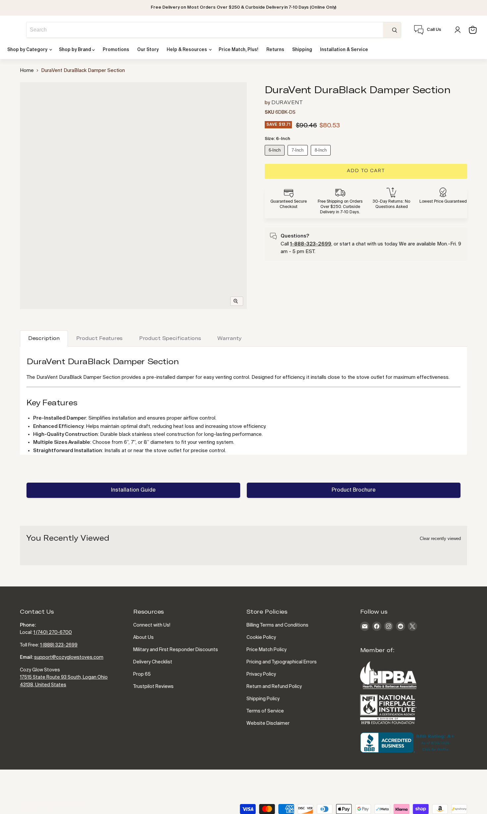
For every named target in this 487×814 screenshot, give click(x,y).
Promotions (116, 50)
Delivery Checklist (152, 662)
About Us (143, 637)
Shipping (302, 50)
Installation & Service (344, 50)
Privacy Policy (261, 674)
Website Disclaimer (268, 723)
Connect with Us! (151, 625)
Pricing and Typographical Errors (281, 662)
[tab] (44, 338)
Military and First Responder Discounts (175, 649)
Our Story (148, 50)
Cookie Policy (261, 637)
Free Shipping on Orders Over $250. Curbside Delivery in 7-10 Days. (340, 207)
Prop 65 (142, 674)
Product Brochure (354, 490)
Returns (275, 50)
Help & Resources (187, 50)
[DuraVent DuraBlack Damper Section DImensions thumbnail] (32, 114)
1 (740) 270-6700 (52, 632)
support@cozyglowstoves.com (68, 657)
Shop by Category (27, 50)
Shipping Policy (263, 699)
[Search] (392, 29)
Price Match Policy (266, 649)
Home (27, 70)
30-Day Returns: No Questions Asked (391, 204)
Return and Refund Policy (274, 686)
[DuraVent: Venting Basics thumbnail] (32, 130)
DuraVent (287, 102)
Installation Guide (133, 490)
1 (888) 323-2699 (59, 645)
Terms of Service (265, 711)
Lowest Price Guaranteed (443, 202)
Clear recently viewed (440, 538)
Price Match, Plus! (238, 50)
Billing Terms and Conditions (277, 625)
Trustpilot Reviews (153, 686)
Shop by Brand (75, 50)
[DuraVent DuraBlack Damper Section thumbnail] (32, 96)
